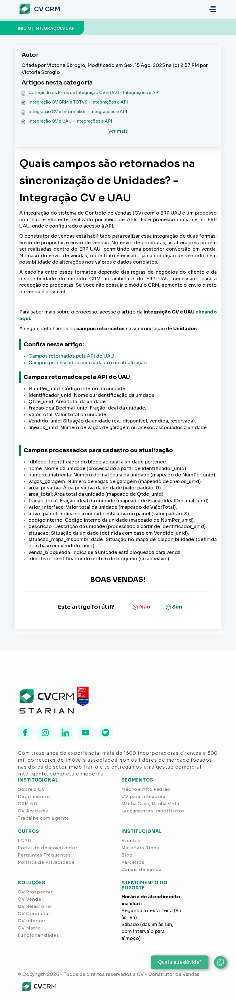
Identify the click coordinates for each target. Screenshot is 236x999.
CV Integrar (31, 920)
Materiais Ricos (140, 847)
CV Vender (30, 899)
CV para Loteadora (143, 796)
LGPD (24, 840)
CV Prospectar (35, 892)
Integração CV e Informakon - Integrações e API (77, 111)
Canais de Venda (141, 869)
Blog (127, 855)
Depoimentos (34, 796)
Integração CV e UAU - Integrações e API (70, 121)
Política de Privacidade (46, 862)
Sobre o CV (31, 789)
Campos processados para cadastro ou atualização (87, 363)
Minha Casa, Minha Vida (150, 803)
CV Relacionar (35, 906)
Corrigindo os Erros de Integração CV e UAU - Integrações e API (94, 92)
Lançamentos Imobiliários (153, 811)
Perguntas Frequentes (44, 855)
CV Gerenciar (34, 913)
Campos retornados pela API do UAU (71, 356)
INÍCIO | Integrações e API (47, 28)
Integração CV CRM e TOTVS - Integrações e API (78, 102)
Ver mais (118, 131)
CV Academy (33, 811)
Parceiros (132, 862)
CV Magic (29, 928)
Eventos (130, 840)
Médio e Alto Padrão (145, 789)
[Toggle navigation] (212, 9)
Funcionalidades (38, 935)
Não (144, 607)
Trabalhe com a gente (43, 818)
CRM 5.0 (27, 803)
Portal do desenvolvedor (47, 847)
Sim (177, 607)
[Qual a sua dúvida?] (220, 962)
